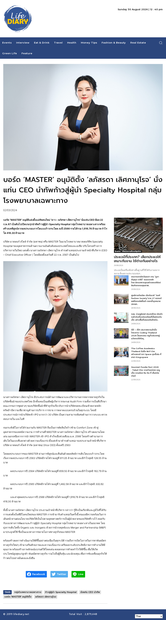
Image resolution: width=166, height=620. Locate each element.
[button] (160, 42)
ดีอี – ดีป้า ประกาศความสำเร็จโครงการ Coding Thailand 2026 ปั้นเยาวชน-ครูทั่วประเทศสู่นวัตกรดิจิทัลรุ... (145, 334)
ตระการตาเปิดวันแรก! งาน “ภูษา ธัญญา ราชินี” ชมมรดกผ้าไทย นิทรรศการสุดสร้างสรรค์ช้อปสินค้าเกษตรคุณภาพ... (146, 281)
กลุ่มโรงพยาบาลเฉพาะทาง (27, 592)
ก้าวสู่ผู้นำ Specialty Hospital (61, 592)
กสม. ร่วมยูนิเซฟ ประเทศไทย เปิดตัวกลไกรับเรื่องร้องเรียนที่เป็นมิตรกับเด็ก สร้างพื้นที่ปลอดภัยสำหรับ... (147, 317)
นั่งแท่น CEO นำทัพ (90, 592)
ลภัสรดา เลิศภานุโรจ (45, 596)
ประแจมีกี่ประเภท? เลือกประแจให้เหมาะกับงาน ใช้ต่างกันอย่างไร (137, 259)
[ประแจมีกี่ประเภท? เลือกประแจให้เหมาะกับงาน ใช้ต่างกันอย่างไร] (138, 235)
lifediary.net (21, 614)
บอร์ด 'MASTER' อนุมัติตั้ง (17, 596)
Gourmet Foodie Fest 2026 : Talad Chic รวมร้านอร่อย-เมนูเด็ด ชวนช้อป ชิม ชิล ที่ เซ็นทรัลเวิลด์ (145, 371)
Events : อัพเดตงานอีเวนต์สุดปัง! (128, 251)
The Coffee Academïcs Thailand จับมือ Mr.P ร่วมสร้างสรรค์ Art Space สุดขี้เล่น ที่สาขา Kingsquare (146, 353)
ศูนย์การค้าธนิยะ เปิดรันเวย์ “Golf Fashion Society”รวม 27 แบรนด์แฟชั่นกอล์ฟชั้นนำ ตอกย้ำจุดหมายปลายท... (146, 300)
